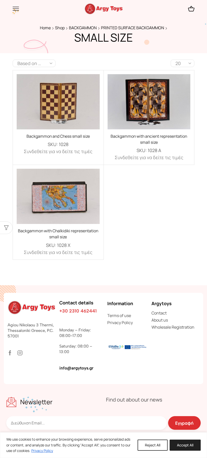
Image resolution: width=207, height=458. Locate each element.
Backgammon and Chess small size (58, 136)
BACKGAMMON (83, 28)
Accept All (185, 445)
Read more (58, 103)
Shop (60, 28)
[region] (103, 445)
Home (45, 28)
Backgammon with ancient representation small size (149, 139)
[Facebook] (10, 352)
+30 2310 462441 (78, 311)
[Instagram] (19, 352)
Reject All (152, 445)
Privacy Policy (42, 450)
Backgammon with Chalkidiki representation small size (58, 234)
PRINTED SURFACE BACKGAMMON (132, 28)
